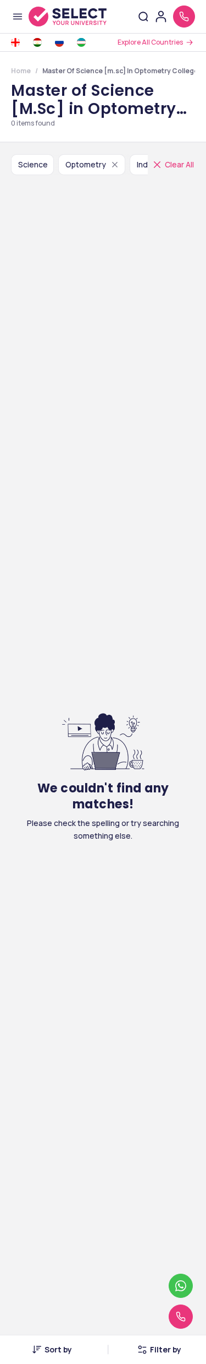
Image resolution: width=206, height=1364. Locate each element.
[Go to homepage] (68, 16)
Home (21, 70)
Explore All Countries (150, 42)
